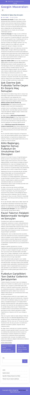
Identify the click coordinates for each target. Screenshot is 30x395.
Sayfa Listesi (6, 373)
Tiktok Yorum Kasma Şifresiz (11, 379)
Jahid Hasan (22, 390)
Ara (3, 358)
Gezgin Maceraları (14, 6)
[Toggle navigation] (2, 10)
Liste (4, 370)
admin (4, 17)
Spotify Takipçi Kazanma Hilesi (11, 376)
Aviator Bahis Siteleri (6, 342)
